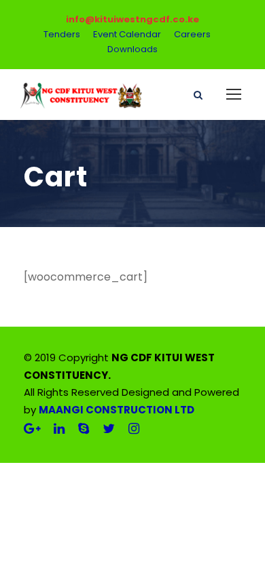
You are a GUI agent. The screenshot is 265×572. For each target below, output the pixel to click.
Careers (192, 34)
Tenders (61, 34)
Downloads (132, 49)
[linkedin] (59, 429)
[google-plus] (32, 429)
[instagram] (133, 429)
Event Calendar (127, 34)
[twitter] (109, 429)
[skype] (83, 429)
